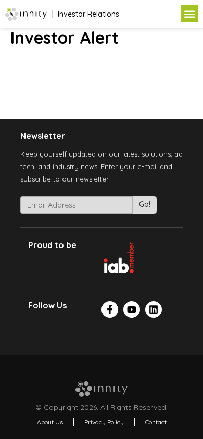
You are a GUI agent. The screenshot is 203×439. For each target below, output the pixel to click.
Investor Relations (88, 14)
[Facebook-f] (110, 309)
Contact (156, 422)
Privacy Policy (104, 422)
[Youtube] (131, 309)
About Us (50, 422)
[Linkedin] (153, 309)
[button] (189, 13)
